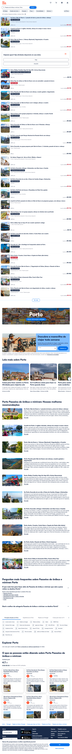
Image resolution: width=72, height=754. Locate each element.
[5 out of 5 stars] (12, 673)
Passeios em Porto (46, 724)
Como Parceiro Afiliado (63, 737)
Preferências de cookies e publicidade (40, 738)
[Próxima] (69, 378)
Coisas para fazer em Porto (33, 724)
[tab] (11, 618)
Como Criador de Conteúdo (61, 734)
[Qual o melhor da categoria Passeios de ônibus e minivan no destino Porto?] (68, 606)
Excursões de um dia (8, 598)
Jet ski (4, 599)
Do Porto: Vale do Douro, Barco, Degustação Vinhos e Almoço (11, 670)
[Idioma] (62, 3)
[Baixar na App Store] (26, 738)
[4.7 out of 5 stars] (6, 665)
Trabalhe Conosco (53, 734)
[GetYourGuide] (4, 3)
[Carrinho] (56, 3)
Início (3, 724)
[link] (36, 21)
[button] (36, 21)
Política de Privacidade (37, 735)
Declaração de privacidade (53, 354)
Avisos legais (35, 733)
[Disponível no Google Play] (26, 732)
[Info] (25, 14)
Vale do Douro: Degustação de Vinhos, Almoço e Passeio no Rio (12, 697)
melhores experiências (33, 646)
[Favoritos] (50, 3)
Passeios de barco (7, 593)
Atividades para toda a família (10, 595)
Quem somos (54, 731)
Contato (34, 731)
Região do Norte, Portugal (19, 724)
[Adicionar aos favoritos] (8, 18)
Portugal (9, 724)
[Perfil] (67, 3)
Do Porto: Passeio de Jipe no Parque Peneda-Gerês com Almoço (58, 670)
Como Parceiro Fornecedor (63, 731)
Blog (52, 737)
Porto (19, 646)
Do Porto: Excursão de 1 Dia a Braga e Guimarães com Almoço (36, 670)
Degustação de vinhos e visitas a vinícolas (13, 596)
